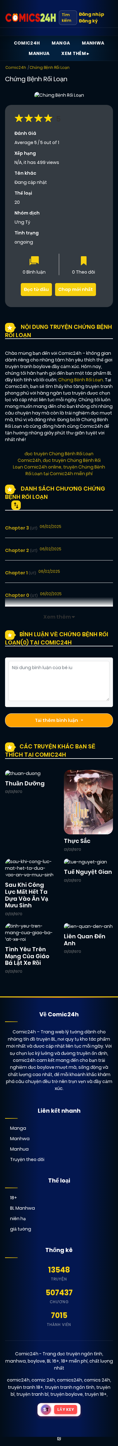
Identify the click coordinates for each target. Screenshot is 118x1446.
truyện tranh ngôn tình (69, 1387)
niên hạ (18, 1218)
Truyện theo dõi (27, 1159)
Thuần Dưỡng (25, 783)
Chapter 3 (21, 528)
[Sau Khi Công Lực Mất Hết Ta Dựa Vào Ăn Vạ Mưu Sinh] (29, 868)
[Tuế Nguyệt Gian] (85, 861)
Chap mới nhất (75, 289)
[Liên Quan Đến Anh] (88, 926)
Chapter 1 (20, 573)
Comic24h (27, 43)
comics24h (69, 1380)
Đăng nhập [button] (91, 14)
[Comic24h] (30, 18)
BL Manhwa (22, 1208)
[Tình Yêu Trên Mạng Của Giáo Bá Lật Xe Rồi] (29, 932)
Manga (61, 43)
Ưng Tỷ (22, 222)
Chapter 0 (21, 595)
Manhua (39, 53)
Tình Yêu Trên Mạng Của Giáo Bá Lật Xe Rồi (27, 956)
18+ (13, 1198)
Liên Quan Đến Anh (84, 939)
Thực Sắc (77, 841)
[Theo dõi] (84, 261)
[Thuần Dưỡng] (23, 773)
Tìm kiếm (66, 17)
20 (17, 202)
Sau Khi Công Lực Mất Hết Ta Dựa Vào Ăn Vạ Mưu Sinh (26, 895)
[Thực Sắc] (88, 802)
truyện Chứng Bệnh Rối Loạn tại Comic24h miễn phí (65, 470)
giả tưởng (20, 1229)
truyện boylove (66, 1394)
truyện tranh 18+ (25, 1387)
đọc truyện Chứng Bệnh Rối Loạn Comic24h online (57, 463)
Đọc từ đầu (36, 289)
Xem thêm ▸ (75, 53)
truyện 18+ (96, 1394)
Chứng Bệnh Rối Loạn (50, 67)
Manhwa (93, 43)
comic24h (18, 1380)
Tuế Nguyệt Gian (88, 872)
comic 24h (43, 1380)
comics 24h (97, 1380)
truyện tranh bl (32, 1394)
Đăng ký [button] (88, 21)
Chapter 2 (21, 550)
